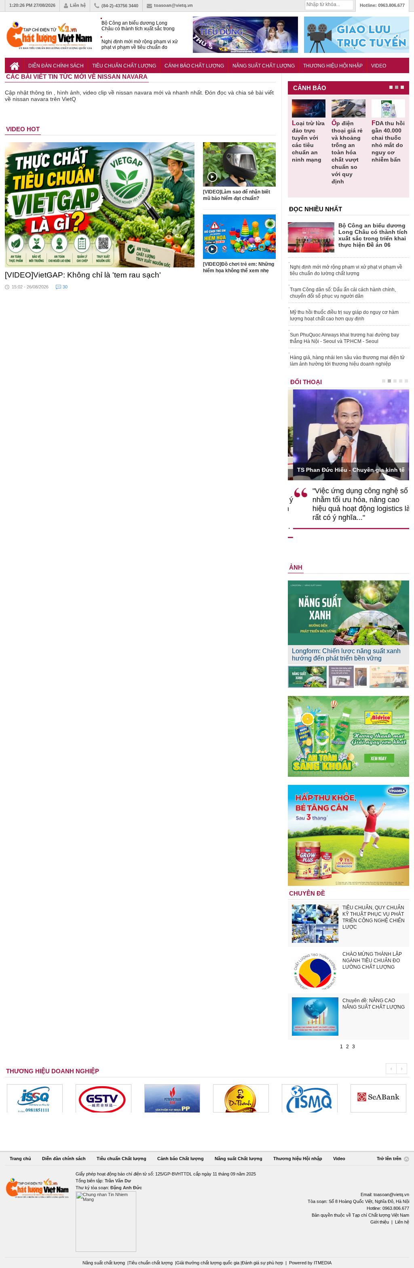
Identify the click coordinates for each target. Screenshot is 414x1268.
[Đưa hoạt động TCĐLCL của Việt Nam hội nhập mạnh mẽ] (389, 677)
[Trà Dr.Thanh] (175, 1098)
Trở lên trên (390, 1159)
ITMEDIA (323, 1262)
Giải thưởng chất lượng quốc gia (208, 1262)
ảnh (295, 567)
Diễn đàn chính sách (56, 66)
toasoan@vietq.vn (173, 5)
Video (378, 66)
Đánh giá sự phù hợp (262, 1262)
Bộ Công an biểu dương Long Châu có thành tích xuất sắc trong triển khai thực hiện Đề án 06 (138, 26)
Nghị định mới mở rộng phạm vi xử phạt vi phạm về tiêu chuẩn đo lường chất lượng (139, 44)
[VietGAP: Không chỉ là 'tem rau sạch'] (100, 204)
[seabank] (313, 1098)
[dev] (107, 1098)
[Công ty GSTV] (38, 1098)
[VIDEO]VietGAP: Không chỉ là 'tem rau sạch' (83, 275)
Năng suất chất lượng (103, 1262)
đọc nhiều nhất (315, 209)
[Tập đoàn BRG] (382, 1098)
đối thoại (306, 382)
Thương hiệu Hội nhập (333, 66)
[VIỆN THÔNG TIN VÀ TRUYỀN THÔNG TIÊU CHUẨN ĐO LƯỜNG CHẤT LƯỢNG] (244, 1098)
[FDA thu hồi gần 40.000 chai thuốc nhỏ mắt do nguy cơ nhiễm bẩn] (388, 108)
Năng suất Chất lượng (263, 66)
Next (401, 1068)
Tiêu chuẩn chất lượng (151, 1262)
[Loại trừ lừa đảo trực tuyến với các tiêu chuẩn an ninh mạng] (308, 108)
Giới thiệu (379, 1222)
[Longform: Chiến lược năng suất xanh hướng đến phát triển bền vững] (307, 677)
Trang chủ (20, 1158)
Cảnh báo (309, 87)
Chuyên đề (307, 893)
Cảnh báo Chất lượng (194, 66)
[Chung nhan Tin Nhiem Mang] (207, 1211)
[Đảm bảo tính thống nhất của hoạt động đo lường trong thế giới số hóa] (348, 677)
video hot (23, 129)
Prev (391, 1068)
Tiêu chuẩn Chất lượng (124, 66)
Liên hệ (78, 5)
